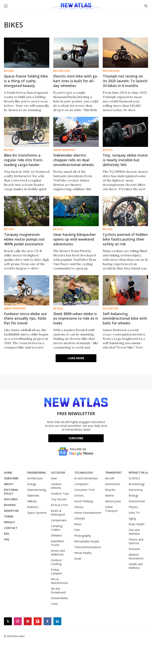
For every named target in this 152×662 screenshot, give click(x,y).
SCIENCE (134, 478)
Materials (33, 495)
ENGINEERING (36, 472)
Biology (133, 495)
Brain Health (136, 524)
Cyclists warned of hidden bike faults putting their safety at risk (125, 239)
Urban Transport (64, 150)
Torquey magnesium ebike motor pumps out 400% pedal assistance (24, 239)
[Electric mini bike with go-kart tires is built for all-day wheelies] (76, 53)
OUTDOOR (58, 472)
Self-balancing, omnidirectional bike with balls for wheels (125, 318)
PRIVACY (9, 522)
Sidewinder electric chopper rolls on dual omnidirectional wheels (73, 160)
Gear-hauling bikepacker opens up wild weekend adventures (74, 239)
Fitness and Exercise (136, 541)
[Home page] (76, 7)
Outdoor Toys (60, 493)
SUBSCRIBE (11, 478)
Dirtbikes (56, 535)
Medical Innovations (136, 556)
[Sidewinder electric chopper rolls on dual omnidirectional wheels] (76, 132)
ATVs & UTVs (59, 505)
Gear (54, 478)
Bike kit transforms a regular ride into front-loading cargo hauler (23, 160)
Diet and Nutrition (134, 531)
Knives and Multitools (58, 552)
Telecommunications (87, 547)
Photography (82, 535)
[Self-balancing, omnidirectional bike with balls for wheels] (125, 290)
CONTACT (11, 528)
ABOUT (9, 484)
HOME (8, 472)
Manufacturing (36, 490)
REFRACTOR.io (138, 472)
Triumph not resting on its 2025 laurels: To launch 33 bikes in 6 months (125, 81)
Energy (31, 484)
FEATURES (11, 499)
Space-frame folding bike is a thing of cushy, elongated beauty (26, 81)
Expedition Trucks (57, 543)
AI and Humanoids (86, 478)
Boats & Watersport (58, 512)
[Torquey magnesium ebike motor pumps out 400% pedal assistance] (26, 211)
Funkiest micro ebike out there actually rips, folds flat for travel (25, 318)
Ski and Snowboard (58, 590)
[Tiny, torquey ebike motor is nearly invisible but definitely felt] (125, 132)
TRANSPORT (113, 472)
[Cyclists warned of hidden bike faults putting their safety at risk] (125, 211)
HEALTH (134, 513)
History (78, 507)
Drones (79, 495)
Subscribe (76, 438)
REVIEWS (10, 505)
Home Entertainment (87, 513)
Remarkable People (86, 541)
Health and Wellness (135, 566)
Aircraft (109, 478)
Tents (54, 604)
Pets (77, 530)
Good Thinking (83, 501)
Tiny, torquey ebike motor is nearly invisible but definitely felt (125, 160)
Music (78, 524)
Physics (133, 507)
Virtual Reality (82, 553)
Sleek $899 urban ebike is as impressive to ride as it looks (75, 318)
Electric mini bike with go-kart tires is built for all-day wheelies (75, 81)
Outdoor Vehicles (56, 486)
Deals (78, 558)
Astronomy (136, 490)
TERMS (8, 516)
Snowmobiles (59, 598)
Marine (109, 495)
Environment (137, 501)
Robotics (33, 507)
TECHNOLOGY (83, 472)
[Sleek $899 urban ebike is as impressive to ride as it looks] (76, 290)
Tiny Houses (59, 499)
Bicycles (9, 71)
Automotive (110, 308)
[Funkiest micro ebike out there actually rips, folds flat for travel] (26, 290)
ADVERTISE (11, 511)
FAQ (6, 539)
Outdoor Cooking (56, 562)
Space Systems (37, 513)
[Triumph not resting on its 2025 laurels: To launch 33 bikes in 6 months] (125, 53)
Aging (132, 518)
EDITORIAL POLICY (11, 491)
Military (32, 501)
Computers (81, 484)
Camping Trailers (56, 528)
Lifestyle (79, 518)
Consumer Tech (84, 490)
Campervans (59, 520)
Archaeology (137, 484)
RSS (6, 533)
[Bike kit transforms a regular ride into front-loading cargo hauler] (26, 132)
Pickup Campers (56, 571)
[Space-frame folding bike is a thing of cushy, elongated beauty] (26, 53)
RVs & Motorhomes (59, 581)
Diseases (134, 549)
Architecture (35, 478)
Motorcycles (61, 71)
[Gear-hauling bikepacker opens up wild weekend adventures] (76, 211)
